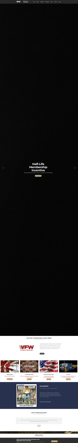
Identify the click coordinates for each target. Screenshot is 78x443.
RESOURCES (47, 1)
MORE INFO (38, 172)
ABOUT (37, 1)
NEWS (51, 1)
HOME (34, 1)
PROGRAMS (42, 1)
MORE (42, 353)
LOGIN (59, 1)
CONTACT (55, 1)
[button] (3, 168)
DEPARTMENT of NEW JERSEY (26, 2)
